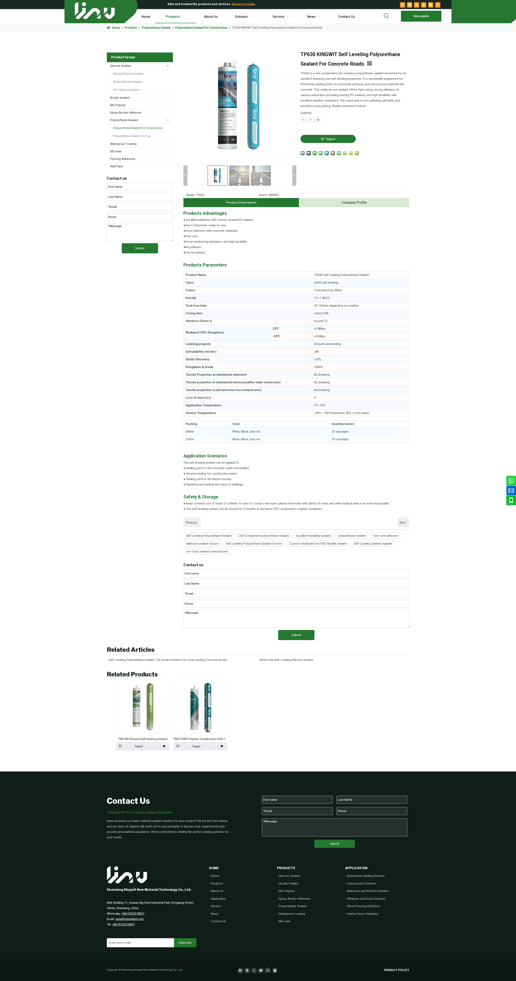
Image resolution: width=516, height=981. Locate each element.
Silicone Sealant (120, 66)
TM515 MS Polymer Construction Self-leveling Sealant (200, 739)
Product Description (241, 202)
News (214, 914)
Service (216, 906)
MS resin (116, 151)
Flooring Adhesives (122, 159)
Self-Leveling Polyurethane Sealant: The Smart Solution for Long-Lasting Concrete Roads (167, 660)
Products (217, 883)
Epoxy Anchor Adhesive (125, 112)
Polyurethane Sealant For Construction (137, 128)
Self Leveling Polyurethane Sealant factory (254, 543)
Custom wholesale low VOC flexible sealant (318, 543)
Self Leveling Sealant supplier (373, 543)
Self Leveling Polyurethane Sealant (209, 536)
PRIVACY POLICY (396, 970)
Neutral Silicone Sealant (128, 73)
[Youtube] (423, 5)
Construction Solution (361, 883)
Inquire (330, 139)
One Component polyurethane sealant (264, 536)
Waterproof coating (292, 914)
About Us (217, 891)
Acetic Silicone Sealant (127, 81)
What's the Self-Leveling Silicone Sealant (286, 660)
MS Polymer (118, 105)
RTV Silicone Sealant (126, 89)
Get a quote (421, 16)
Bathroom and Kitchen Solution (367, 891)
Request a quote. (244, 4)
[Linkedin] (409, 5)
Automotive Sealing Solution (366, 876)
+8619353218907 (133, 913)
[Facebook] (402, 5)
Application (218, 898)
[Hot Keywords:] (386, 16)
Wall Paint (116, 166)
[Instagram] (430, 5)
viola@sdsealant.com (129, 919)
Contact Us (218, 921)
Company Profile (354, 202)
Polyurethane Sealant (124, 120)
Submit (140, 248)
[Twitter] (416, 5)
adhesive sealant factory (202, 543)
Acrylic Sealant (120, 98)
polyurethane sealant (352, 536)
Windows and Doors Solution (366, 898)
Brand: (263, 195)
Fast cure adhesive (385, 536)
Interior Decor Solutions (363, 914)
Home (215, 876)
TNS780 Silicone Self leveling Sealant (142, 739)
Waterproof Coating (123, 144)
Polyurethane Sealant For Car (132, 136)
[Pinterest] (437, 5)
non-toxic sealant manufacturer (207, 551)
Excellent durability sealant (313, 536)
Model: (190, 195)
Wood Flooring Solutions (363, 906)
